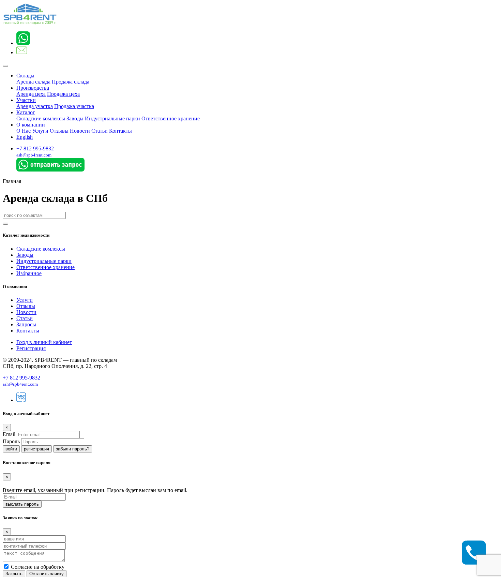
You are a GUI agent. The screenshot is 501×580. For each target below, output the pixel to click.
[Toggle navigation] (5, 66)
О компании (30, 125)
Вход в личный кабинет (44, 342)
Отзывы (59, 131)
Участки (26, 100)
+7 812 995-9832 (35, 148)
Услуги (40, 131)
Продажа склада (70, 82)
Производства (32, 88)
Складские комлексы (40, 118)
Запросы (26, 324)
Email (9, 434)
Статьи (99, 131)
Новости (80, 131)
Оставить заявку (46, 573)
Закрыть (13, 573)
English (24, 137)
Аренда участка (34, 106)
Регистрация (31, 348)
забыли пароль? (72, 448)
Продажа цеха (63, 94)
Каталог (25, 112)
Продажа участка (74, 106)
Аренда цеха (31, 94)
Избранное (29, 273)
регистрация (36, 448)
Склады (25, 75)
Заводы (75, 118)
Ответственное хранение (170, 118)
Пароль (11, 441)
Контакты (120, 131)
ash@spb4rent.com (33, 155)
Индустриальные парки (112, 118)
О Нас (23, 131)
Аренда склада (33, 82)
